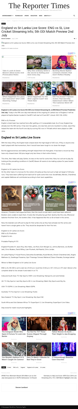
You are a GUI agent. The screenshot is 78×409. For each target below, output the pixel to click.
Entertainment (7, 15)
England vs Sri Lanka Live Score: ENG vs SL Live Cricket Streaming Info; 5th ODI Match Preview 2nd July (37, 31)
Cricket (9, 367)
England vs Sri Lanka (32, 367)
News (40, 15)
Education (34, 15)
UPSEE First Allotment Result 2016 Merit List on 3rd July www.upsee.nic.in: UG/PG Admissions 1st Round (19, 377)
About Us (47, 15)
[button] (74, 16)
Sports (27, 15)
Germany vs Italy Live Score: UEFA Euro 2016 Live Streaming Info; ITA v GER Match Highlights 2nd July (59, 377)
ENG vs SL (15, 367)
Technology (19, 15)
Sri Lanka (42, 367)
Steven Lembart (5, 38)
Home (3, 21)
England (23, 367)
